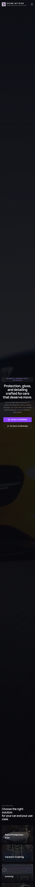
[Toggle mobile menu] (32, 4)
